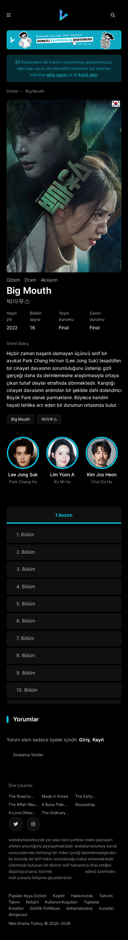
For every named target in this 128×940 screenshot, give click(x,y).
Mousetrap (85, 804)
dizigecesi (18, 914)
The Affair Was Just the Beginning (22, 805)
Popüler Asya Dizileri (28, 895)
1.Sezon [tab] (64, 515)
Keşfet (59, 895)
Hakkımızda (82, 895)
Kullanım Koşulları (61, 901)
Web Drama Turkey (26, 923)
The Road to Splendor (20, 797)
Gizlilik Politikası (45, 908)
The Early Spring (84, 797)
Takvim (106, 895)
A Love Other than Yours (20, 813)
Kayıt (98, 739)
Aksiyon (49, 280)
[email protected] (68, 871)
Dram (30, 280)
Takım (14, 901)
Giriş (84, 739)
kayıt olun (88, 74)
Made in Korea (55, 796)
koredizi (106, 908)
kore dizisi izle (87, 877)
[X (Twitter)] (16, 824)
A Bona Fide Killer (53, 805)
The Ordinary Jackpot (54, 813)
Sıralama (28, 754)
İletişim (32, 901)
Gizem (13, 280)
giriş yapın (57, 74)
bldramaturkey (79, 908)
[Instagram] (33, 824)
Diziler (12, 91)
